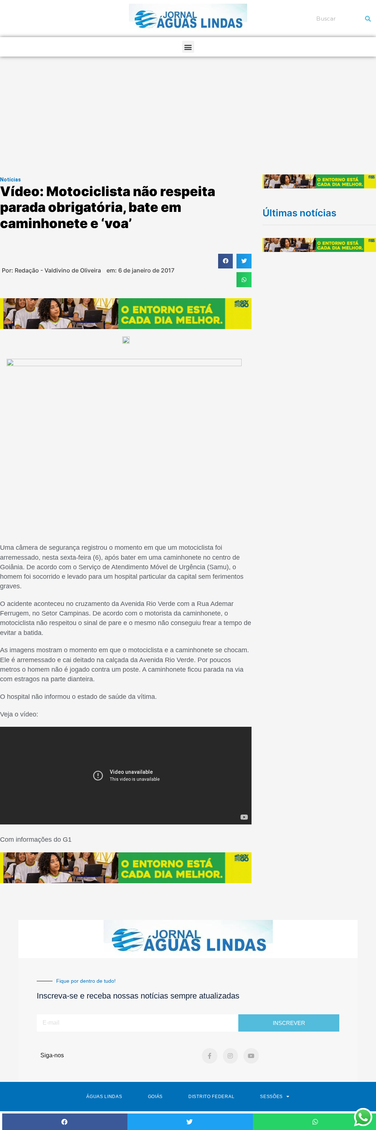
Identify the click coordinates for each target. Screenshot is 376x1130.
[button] (188, 47)
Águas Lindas (104, 1096)
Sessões (271, 1096)
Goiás (155, 1096)
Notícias (10, 180)
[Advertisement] (188, 111)
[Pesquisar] (368, 18)
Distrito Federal (211, 1096)
